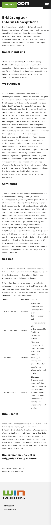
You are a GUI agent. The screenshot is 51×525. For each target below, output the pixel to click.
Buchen (9, 4)
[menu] (25, 506)
